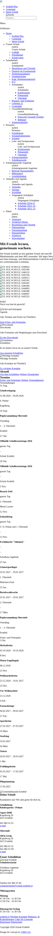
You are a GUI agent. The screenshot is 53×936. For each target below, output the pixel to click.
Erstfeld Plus (12, 6)
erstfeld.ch (5, 916)
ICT (14, 82)
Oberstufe (22, 98)
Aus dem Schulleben (9, 374)
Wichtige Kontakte (19, 916)
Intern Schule (12, 12)
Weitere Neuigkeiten (29, 374)
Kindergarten (24, 92)
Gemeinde (10, 9)
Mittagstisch (17, 173)
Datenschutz (16, 922)
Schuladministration (21, 136)
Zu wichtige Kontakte (10, 368)
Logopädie (17, 106)
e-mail (3, 825)
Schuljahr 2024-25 (26, 203)
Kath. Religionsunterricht (23, 79)
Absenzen (16, 219)
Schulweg (16, 235)
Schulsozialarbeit (20, 122)
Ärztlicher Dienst (20, 222)
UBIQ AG (26, 932)
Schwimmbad (18, 238)
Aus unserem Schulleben (11, 353)
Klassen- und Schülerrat (23, 101)
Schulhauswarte (19, 160)
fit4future (22, 119)
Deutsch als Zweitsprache (24, 71)
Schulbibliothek (19, 176)
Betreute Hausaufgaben (23, 171)
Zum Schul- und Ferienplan (13, 322)
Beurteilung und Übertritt (23, 68)
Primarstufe (23, 95)
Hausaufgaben (18, 233)
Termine (15, 190)
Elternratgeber (18, 227)
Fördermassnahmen (21, 74)
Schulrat (15, 138)
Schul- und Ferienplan (10, 380)
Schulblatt (16, 192)
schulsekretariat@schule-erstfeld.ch (16, 886)
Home (9, 33)
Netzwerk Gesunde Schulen (31, 117)
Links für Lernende (24, 919)
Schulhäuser (17, 55)
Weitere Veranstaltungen (32, 380)
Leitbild (15, 52)
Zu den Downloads (9, 337)
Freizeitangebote (19, 230)
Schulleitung (17, 133)
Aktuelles (16, 187)
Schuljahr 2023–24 (26, 206)
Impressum (5, 922)
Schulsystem (17, 57)
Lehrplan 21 (17, 103)
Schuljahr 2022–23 (26, 208)
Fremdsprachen (19, 76)
